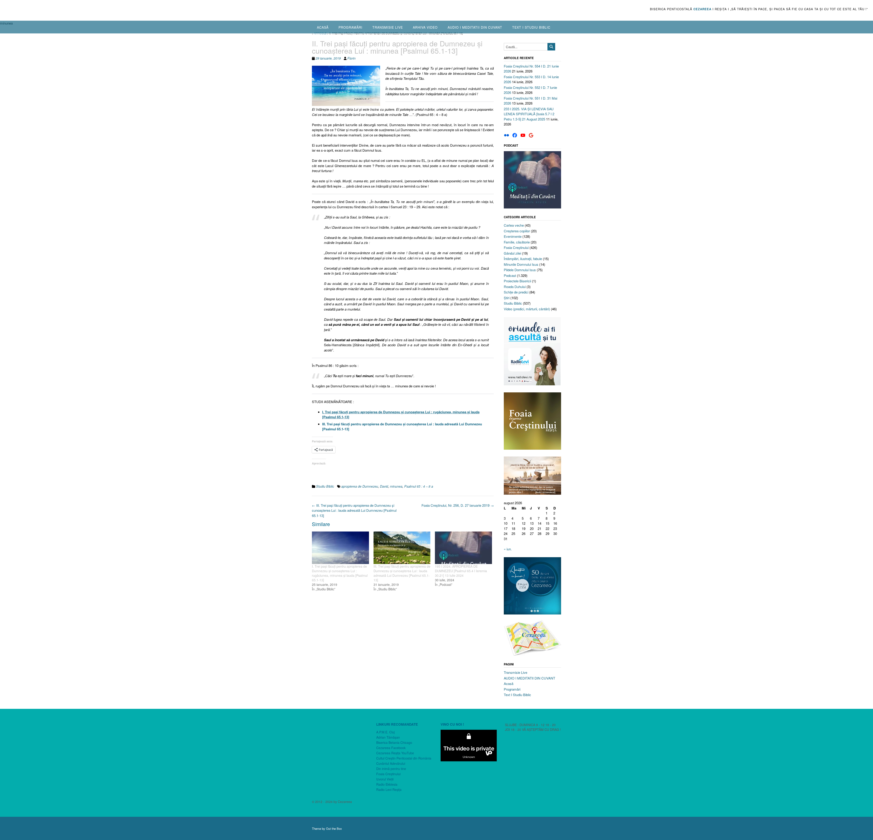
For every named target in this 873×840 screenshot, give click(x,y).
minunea (396, 486)
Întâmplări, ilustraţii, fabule (523, 258)
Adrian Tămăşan (388, 737)
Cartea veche (514, 225)
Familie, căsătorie (517, 242)
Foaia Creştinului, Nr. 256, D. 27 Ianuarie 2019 (457, 505)
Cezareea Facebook (391, 747)
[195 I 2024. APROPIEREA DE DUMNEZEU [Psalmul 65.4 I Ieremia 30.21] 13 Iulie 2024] (463, 548)
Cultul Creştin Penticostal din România (403, 758)
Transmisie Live (387, 27)
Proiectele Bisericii (517, 280)
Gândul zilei (512, 253)
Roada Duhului (515, 286)
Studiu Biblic (325, 486)
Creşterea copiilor (517, 230)
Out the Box (334, 828)
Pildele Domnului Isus (520, 269)
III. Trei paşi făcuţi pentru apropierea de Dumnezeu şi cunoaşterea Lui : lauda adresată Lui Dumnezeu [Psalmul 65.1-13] (354, 510)
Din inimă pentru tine (391, 768)
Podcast (510, 275)
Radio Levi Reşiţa (388, 789)
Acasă (323, 27)
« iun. (508, 549)
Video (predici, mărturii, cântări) (527, 308)
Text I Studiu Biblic (531, 27)
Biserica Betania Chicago (394, 742)
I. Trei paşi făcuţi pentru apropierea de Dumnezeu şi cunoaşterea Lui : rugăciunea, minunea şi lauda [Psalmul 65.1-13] (340, 573)
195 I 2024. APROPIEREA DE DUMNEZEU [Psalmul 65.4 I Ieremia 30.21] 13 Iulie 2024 (461, 571)
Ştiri (506, 297)
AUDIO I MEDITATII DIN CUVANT (475, 27)
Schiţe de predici (516, 292)
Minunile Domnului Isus (521, 264)
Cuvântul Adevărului (390, 763)
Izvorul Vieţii (385, 779)
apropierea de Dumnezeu (359, 486)
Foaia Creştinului (516, 247)
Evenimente (513, 236)
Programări (350, 27)
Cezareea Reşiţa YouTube (395, 753)
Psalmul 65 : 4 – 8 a (418, 486)
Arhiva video (425, 27)
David (384, 486)
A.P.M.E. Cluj (385, 732)
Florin (351, 58)
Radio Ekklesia (386, 784)
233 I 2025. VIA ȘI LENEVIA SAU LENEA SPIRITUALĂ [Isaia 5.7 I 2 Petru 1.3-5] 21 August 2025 (529, 113)
